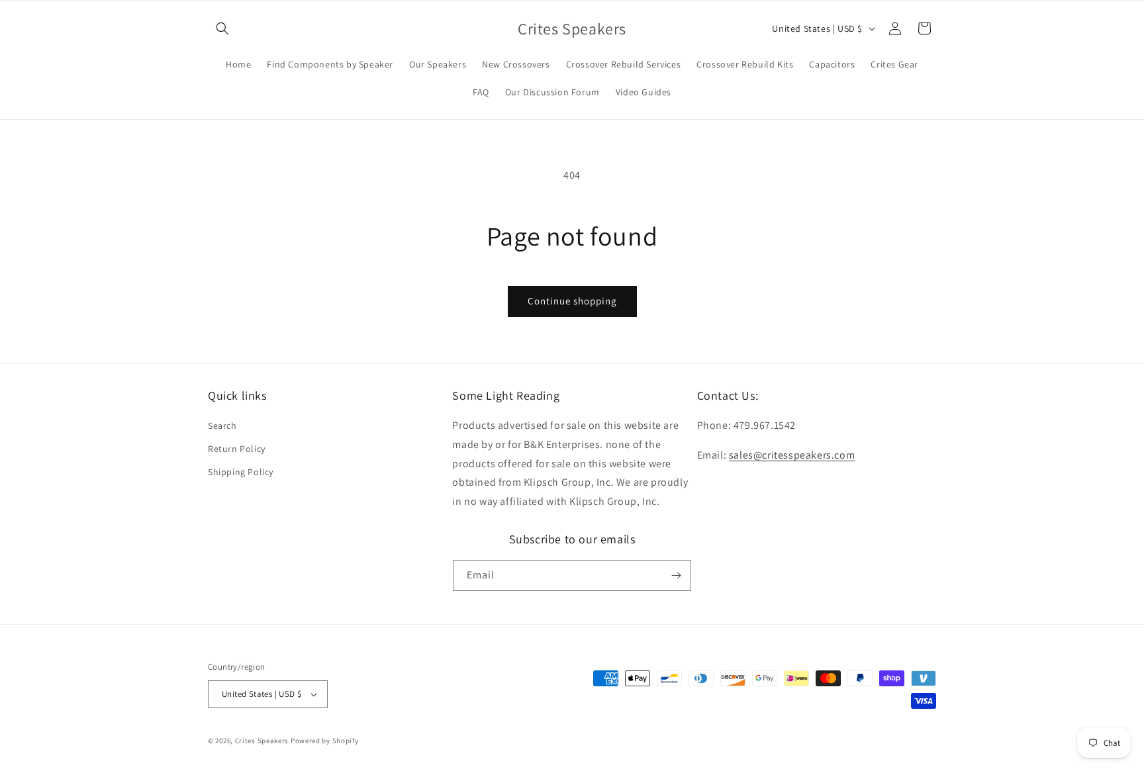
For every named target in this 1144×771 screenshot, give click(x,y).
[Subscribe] (676, 575)
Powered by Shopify (325, 740)
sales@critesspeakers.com (792, 455)
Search (222, 425)
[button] (222, 28)
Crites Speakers (262, 740)
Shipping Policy (240, 472)
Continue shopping (572, 301)
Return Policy (236, 449)
